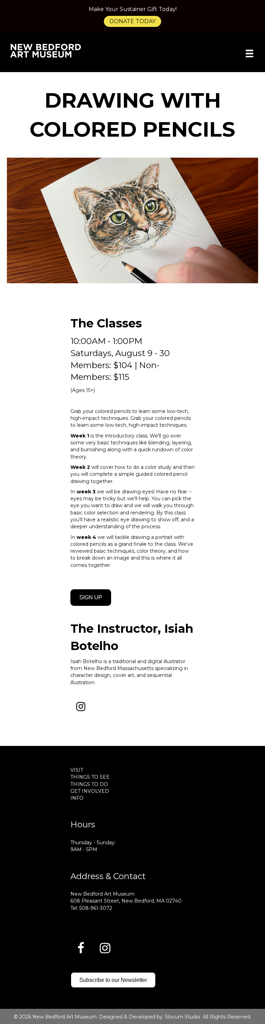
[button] (80, 706)
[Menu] (249, 53)
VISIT (76, 770)
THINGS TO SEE (90, 777)
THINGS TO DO (89, 784)
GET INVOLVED (89, 791)
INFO (77, 798)
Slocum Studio (182, 1017)
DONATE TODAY (132, 21)
